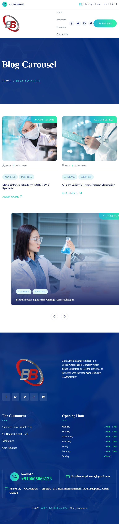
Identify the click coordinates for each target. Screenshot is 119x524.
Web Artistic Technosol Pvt (54, 508)
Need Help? (27, 474)
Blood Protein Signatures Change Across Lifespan (36, 299)
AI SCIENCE (10, 177)
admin (8, 165)
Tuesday (66, 431)
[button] (54, 316)
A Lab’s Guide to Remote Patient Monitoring (88, 184)
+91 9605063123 (16, 4)
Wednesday (67, 436)
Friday (65, 446)
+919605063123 (36, 478)
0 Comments (21, 165)
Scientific (26, 177)
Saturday (66, 451)
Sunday (65, 456)
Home (6, 80)
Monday (66, 426)
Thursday (66, 441)
